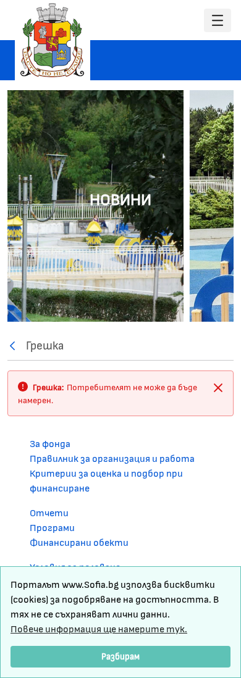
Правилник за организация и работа (112, 458)
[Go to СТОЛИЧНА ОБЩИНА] (52, 40)
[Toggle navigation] (217, 21)
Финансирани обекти (79, 542)
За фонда (50, 443)
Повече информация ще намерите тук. (99, 628)
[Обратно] (15, 345)
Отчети (49, 512)
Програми (52, 527)
